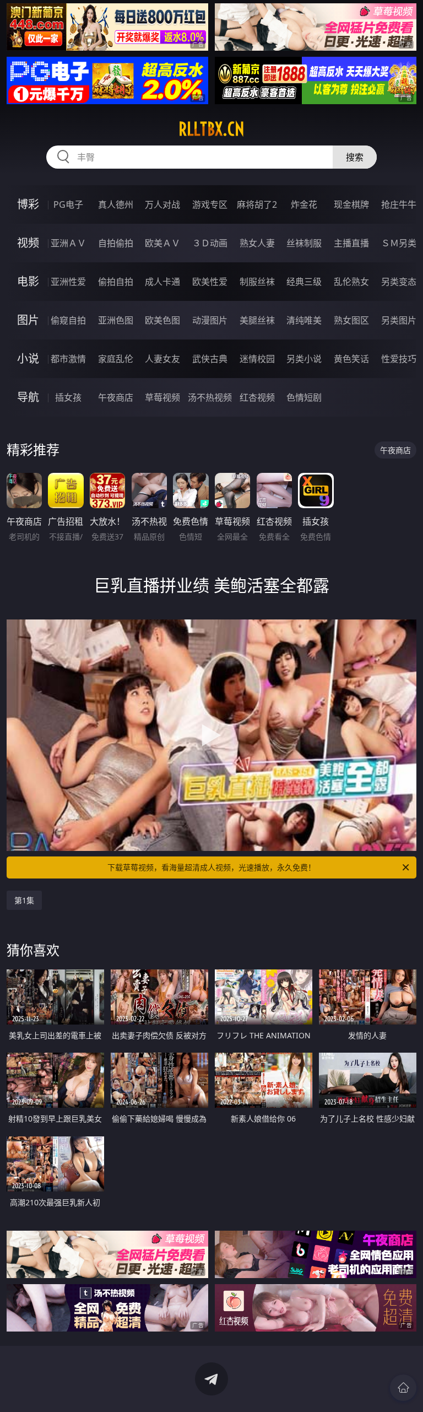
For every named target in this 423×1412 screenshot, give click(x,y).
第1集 (24, 900)
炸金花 (304, 204)
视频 (28, 242)
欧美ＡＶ (162, 243)
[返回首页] (403, 1388)
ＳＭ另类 (398, 243)
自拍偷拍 (115, 243)
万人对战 (162, 204)
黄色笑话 (351, 359)
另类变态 (398, 282)
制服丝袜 (257, 282)
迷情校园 (257, 359)
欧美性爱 (209, 282)
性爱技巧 (398, 359)
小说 (28, 358)
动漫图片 (209, 320)
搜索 (355, 157)
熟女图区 (351, 320)
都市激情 (68, 359)
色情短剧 (304, 397)
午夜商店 (115, 397)
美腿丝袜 (257, 320)
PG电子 (68, 204)
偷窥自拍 (68, 320)
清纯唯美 (304, 320)
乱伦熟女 (351, 282)
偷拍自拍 (115, 282)
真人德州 (115, 204)
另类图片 (398, 320)
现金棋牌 (351, 204)
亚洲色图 (115, 320)
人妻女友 (162, 359)
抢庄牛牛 (398, 204)
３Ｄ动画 (209, 243)
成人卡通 (162, 282)
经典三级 (304, 282)
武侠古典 (209, 359)
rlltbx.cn (211, 129)
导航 (28, 397)
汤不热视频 (210, 397)
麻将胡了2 (257, 204)
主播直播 (351, 243)
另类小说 (304, 359)
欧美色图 (162, 320)
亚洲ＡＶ (68, 243)
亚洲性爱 (68, 282)
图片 (28, 319)
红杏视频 (257, 397)
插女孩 (68, 397)
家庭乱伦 (115, 359)
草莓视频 (162, 397)
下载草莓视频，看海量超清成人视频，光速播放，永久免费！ (211, 867)
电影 (28, 281)
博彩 (28, 204)
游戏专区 (209, 204)
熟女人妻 (257, 243)
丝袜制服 (304, 243)
